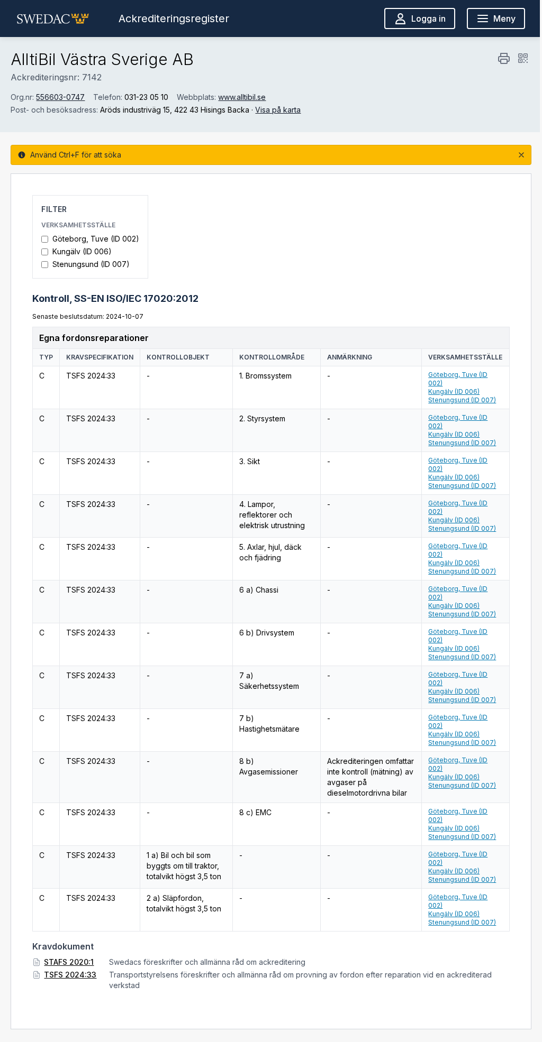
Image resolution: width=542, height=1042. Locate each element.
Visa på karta (278, 109)
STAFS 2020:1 (69, 961)
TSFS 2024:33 (70, 974)
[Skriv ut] (503, 58)
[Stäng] (521, 155)
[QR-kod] (522, 58)
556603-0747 (60, 97)
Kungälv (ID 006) (82, 251)
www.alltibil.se (242, 97)
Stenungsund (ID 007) (91, 264)
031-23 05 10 (146, 97)
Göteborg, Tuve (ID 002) (95, 238)
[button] (53, 18)
